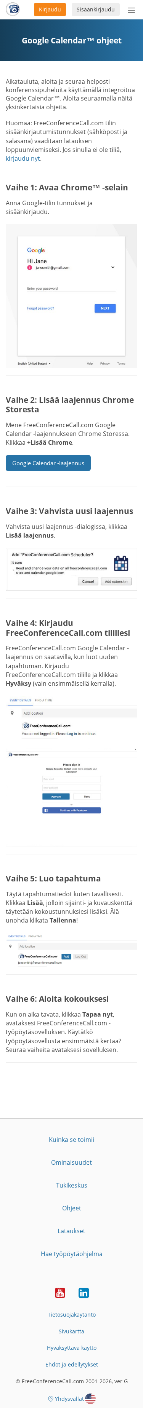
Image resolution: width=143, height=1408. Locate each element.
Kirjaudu (50, 9)
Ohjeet (71, 1208)
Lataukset (71, 1231)
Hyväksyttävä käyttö (71, 1347)
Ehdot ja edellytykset (71, 1364)
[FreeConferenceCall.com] (13, 9)
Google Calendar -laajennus (48, 463)
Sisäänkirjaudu (96, 9)
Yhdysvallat (69, 1398)
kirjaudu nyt (23, 158)
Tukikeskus (71, 1185)
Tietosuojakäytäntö (72, 1314)
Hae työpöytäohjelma (72, 1254)
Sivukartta (71, 1331)
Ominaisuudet (71, 1162)
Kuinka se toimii (71, 1139)
